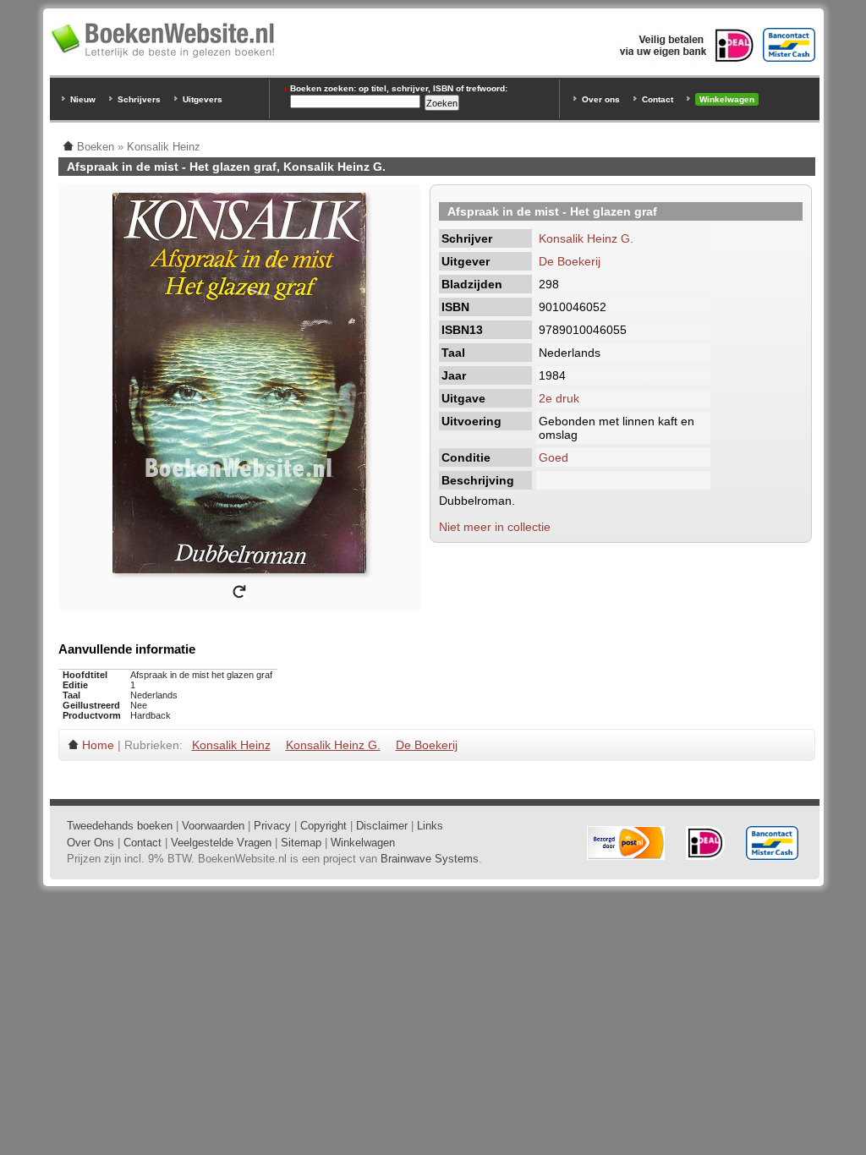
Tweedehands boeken (120, 825)
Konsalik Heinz (231, 745)
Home (98, 745)
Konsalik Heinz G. (586, 238)
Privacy (272, 825)
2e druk (559, 398)
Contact (657, 99)
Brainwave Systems (430, 858)
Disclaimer (382, 825)
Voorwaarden (213, 825)
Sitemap (301, 842)
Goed (553, 457)
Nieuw (83, 99)
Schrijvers (139, 99)
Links (430, 825)
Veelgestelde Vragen (221, 842)
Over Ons (90, 842)
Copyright (323, 825)
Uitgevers (202, 99)
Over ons (601, 99)
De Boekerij (569, 261)
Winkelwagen (726, 99)
